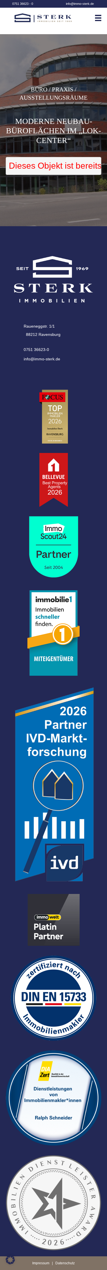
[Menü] (100, 18)
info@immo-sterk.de (80, 3)
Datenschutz (65, 1263)
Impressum (40, 1263)
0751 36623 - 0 (22, 3)
